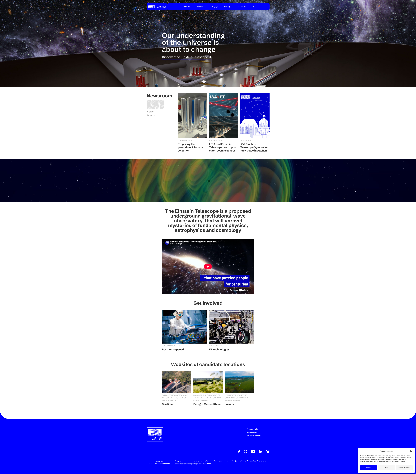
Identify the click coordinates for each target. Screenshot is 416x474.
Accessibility (252, 432)
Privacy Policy (253, 429)
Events (151, 115)
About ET (186, 6)
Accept (368, 468)
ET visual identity (254, 436)
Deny (386, 468)
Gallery (227, 6)
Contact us (241, 6)
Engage (215, 6)
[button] (412, 451)
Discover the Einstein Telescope (185, 57)
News (150, 111)
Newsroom (201, 6)
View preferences (404, 468)
